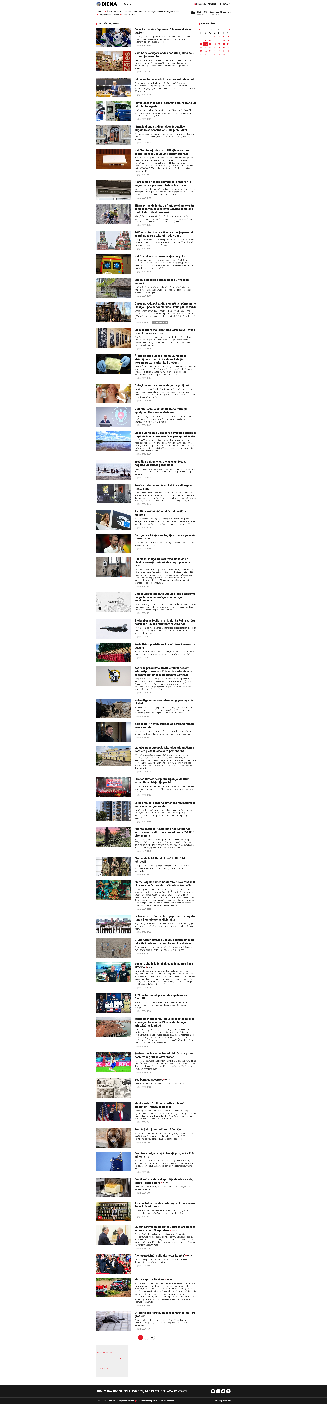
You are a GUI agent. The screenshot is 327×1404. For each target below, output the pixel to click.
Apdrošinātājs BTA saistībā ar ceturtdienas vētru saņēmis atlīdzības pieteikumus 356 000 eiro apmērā (164, 832)
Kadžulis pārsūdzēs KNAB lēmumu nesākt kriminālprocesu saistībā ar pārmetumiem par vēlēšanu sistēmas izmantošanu (164, 671)
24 (210, 48)
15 (201, 44)
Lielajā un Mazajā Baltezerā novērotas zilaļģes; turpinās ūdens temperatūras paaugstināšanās (165, 434)
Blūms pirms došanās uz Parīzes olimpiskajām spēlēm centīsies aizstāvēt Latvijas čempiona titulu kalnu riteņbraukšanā (165, 209)
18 (215, 44)
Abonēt (212, 4)
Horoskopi (120, 1391)
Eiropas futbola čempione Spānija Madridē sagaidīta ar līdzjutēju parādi (162, 780)
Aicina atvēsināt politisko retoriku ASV (163, 1255)
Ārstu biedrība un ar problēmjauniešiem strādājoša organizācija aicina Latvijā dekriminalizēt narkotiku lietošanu (160, 359)
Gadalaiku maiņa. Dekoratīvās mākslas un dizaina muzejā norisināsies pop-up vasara (162, 562)
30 (206, 51)
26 (219, 48)
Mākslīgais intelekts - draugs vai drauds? (164, 11)
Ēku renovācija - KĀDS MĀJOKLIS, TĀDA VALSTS (126, 11)
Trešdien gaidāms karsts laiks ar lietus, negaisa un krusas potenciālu (160, 463)
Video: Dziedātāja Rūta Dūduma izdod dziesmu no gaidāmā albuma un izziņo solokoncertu (165, 597)
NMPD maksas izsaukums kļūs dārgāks (160, 256)
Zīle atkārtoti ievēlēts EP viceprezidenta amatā (165, 79)
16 (206, 44)
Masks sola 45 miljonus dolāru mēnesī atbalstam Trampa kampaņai (159, 1105)
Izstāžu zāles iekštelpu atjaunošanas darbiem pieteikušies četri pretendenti (164, 749)
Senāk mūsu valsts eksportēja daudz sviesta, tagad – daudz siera (164, 1181)
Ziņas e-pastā (150, 1391)
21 (228, 44)
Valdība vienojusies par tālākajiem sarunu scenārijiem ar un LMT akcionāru (162, 152)
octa (121, 1358)
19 (219, 44)
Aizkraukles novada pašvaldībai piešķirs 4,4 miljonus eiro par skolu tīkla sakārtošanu (163, 183)
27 (224, 48)
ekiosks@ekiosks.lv (223, 1401)
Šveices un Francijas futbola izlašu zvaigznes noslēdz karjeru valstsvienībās (164, 1055)
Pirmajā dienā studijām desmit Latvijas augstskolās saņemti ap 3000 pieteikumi (161, 128)
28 (228, 48)
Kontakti (180, 1391)
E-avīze (134, 1391)
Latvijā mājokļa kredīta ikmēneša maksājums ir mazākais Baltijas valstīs (165, 804)
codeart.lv (172, 1401)
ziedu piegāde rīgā (104, 1352)
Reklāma (167, 1391)
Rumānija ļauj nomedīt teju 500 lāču (158, 1129)
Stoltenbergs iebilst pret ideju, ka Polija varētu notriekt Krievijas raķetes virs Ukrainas (165, 622)
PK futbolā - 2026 (128, 15)
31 (210, 51)
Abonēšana (104, 1391)
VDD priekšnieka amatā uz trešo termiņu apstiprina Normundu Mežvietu (161, 410)
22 (201, 48)
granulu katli (104, 1368)
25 (215, 48)
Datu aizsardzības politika (146, 1401)
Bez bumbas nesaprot (152, 1079)
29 (201, 51)
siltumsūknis (118, 1370)
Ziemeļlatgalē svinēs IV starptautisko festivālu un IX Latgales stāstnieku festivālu (165, 883)
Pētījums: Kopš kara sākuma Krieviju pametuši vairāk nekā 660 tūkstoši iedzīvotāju (164, 234)
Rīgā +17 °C (202, 12)
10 (210, 40)
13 (224, 40)
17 (210, 44)
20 (224, 44)
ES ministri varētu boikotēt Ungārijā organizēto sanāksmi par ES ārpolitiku (165, 1228)
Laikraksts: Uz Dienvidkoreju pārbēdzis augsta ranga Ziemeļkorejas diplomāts (165, 918)
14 (228, 40)
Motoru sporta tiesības (153, 1279)
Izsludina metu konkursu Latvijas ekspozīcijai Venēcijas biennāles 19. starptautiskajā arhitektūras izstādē (164, 1022)
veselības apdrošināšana (110, 1362)
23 (206, 48)
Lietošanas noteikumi (125, 1401)
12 (219, 40)
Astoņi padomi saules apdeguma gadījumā (162, 385)
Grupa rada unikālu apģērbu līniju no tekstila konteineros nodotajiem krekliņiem (165, 941)
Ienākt (227, 4)
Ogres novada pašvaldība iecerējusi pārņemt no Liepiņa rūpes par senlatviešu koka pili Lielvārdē (165, 305)
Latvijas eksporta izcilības (109, 15)
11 (215, 40)
